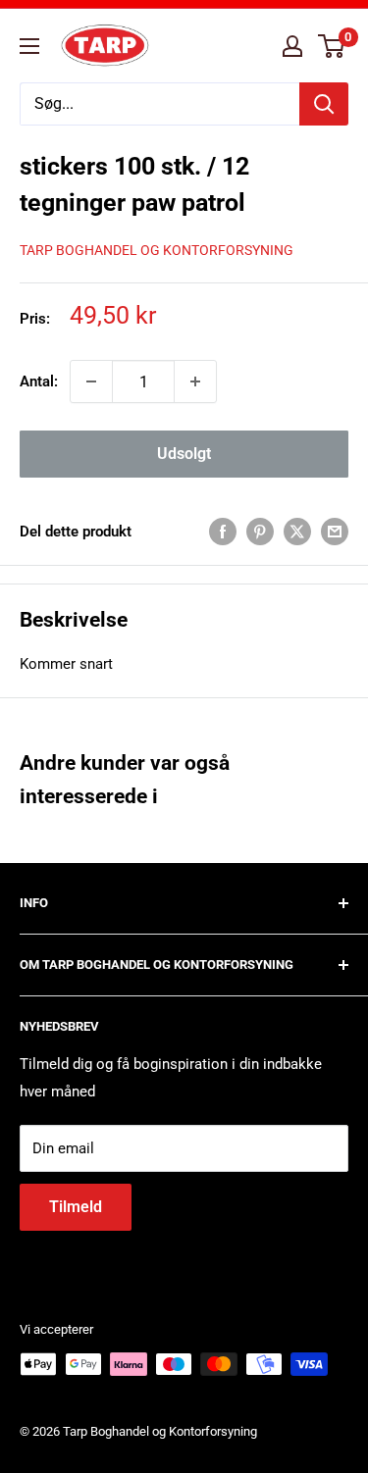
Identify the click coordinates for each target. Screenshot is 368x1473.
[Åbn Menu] (29, 46)
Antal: (39, 381)
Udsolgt (184, 453)
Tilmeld (75, 1206)
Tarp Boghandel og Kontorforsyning (156, 250)
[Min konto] (292, 46)
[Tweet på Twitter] (297, 531)
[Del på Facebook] (223, 531)
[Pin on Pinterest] (260, 531)
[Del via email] (334, 531)
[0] (332, 46)
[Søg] (323, 104)
